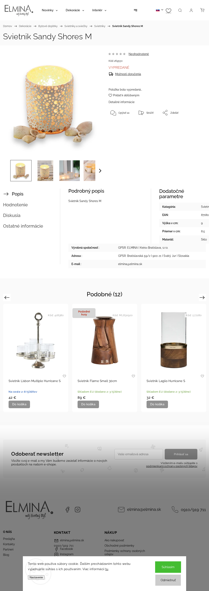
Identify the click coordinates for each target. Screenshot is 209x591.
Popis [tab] (17, 194)
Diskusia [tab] (11, 215)
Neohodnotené (139, 54)
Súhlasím (168, 567)
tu (106, 569)
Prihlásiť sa (181, 454)
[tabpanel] (35, 358)
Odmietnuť (168, 580)
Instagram (77, 510)
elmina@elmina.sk (144, 509)
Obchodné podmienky (119, 545)
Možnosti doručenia (128, 74)
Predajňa (9, 538)
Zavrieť (194, 126)
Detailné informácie (122, 102)
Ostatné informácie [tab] (23, 226)
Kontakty (9, 544)
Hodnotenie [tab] (15, 204)
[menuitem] (50, 10)
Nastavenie (36, 577)
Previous (7, 297)
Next (203, 297)
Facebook (67, 510)
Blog (6, 554)
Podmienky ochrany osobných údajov (124, 552)
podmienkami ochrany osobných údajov (171, 466)
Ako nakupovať (114, 540)
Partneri (8, 549)
